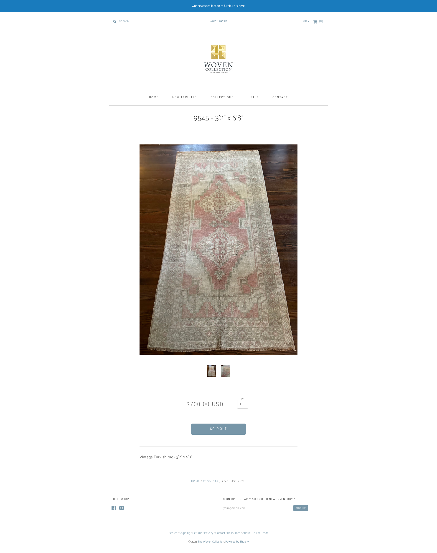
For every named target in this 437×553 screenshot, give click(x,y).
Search (173, 533)
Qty (241, 399)
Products (210, 481)
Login (213, 21)
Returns (197, 533)
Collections (223, 97)
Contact (280, 97)
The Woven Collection (211, 541)
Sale (255, 97)
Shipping (184, 533)
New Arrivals (184, 97)
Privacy (208, 533)
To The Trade (260, 533)
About (246, 533)
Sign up (223, 21)
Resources (233, 533)
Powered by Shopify (237, 541)
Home (154, 97)
